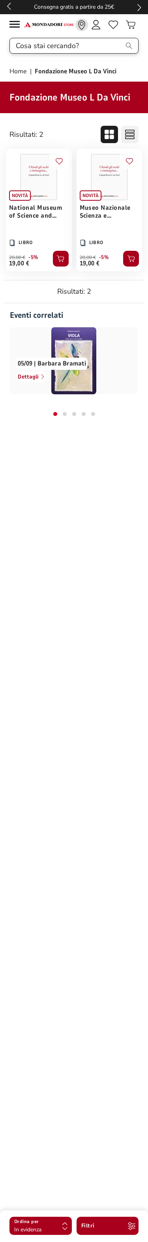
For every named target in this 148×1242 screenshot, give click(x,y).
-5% (33, 257)
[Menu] (16, 25)
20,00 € (17, 257)
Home (18, 71)
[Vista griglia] (109, 134)
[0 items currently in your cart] (130, 25)
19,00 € (19, 263)
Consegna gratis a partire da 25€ (74, 7)
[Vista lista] (130, 134)
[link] (81, 25)
